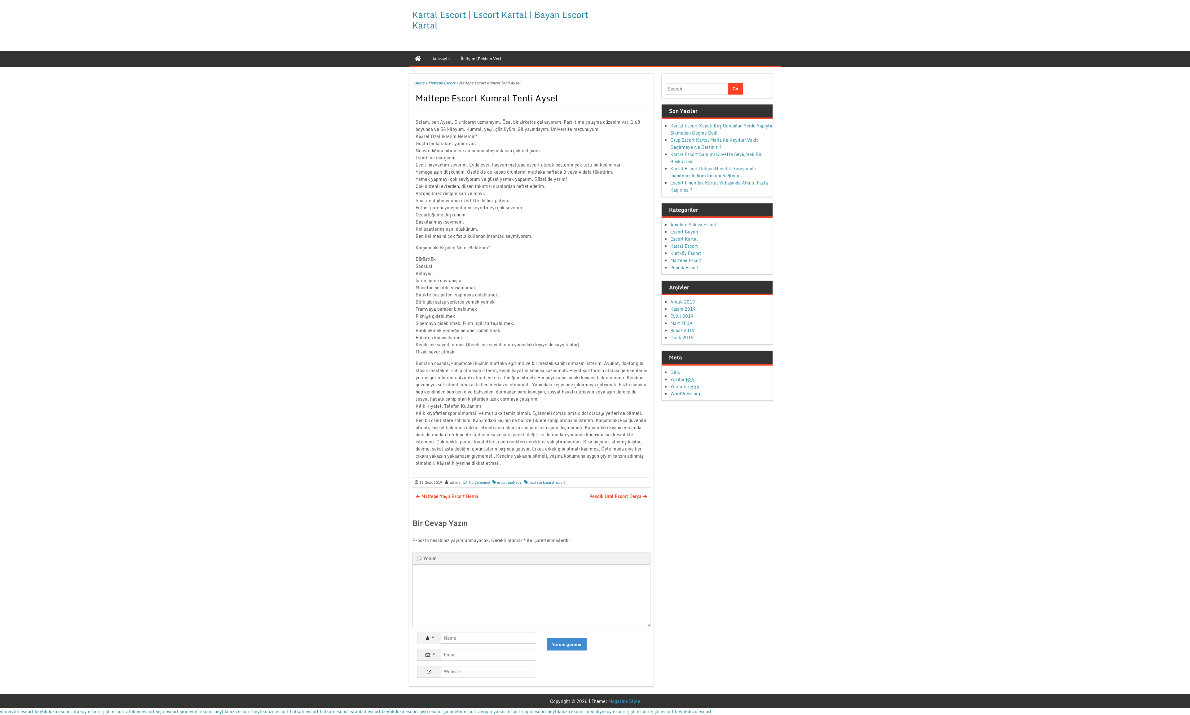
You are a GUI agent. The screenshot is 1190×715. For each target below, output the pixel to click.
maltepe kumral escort (547, 482)
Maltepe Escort (441, 83)
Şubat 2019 (682, 330)
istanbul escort (365, 711)
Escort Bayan (684, 231)
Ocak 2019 (682, 337)
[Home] (418, 58)
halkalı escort (304, 711)
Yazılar (682, 379)
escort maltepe (509, 482)
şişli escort (113, 711)
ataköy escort (87, 711)
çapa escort (534, 711)
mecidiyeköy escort (605, 711)
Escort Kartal (684, 238)
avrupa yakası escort (499, 711)
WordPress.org (685, 393)
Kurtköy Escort (685, 253)
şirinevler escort (16, 711)
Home (419, 83)
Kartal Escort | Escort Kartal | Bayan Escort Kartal (500, 19)
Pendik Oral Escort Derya (615, 496)
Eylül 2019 (682, 316)
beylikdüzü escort (53, 711)
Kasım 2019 (683, 309)
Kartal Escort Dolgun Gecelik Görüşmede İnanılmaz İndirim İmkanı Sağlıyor (713, 172)
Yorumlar (684, 386)
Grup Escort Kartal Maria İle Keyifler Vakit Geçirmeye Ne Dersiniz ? (714, 143)
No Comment (480, 482)
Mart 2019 (681, 323)
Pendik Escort (684, 267)
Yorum (430, 558)
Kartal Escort (684, 246)
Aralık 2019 (682, 301)
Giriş (675, 372)
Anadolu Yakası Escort (693, 224)
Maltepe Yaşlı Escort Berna (449, 496)
